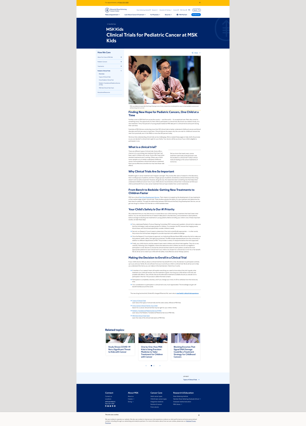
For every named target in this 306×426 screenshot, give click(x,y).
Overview (101, 74)
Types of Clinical (190, 379)
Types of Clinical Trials (105, 77)
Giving (130, 401)
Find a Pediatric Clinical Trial (106, 80)
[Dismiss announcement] (200, 3)
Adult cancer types (156, 396)
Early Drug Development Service (149, 197)
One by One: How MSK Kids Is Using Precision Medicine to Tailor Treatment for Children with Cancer (152, 352)
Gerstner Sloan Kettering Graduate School (186, 399)
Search (195, 10)
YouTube (112, 406)
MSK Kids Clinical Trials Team (106, 88)
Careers (130, 399)
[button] (155, 10)
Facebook (108, 406)
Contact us (108, 396)
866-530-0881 (124, 2)
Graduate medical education (182, 401)
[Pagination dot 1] (151, 365)
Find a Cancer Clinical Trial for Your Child (144, 305)
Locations (108, 399)
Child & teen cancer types (159, 399)
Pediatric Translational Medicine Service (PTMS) (146, 311)
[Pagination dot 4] (154, 365)
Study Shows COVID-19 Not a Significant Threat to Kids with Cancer (119, 349)
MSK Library (177, 404)
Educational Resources (104, 92)
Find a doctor (155, 407)
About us (130, 396)
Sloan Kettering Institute (180, 396)
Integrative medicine (157, 401)
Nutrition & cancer (156, 404)
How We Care (112, 24)
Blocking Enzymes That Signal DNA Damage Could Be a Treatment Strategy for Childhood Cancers (184, 352)
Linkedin (114, 406)
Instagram (105, 406)
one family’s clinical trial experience (188, 293)
